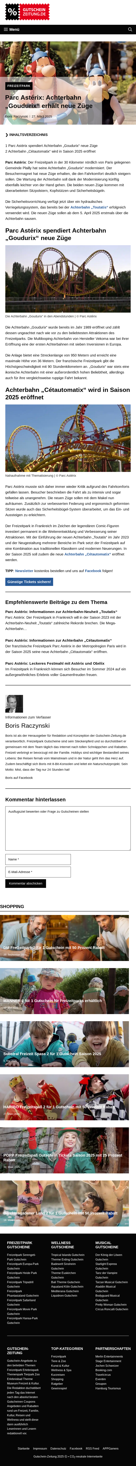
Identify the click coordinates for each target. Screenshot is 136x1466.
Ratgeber (57, 1383)
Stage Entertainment (108, 1361)
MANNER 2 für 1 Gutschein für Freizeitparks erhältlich (52, 1001)
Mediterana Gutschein (65, 1291)
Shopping (57, 1379)
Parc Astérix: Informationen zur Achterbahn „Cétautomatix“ (58, 640)
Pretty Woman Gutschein (111, 1304)
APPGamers (110, 1448)
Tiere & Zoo (58, 1361)
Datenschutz (58, 1448)
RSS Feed (92, 1448)
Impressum (40, 1448)
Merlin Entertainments (109, 1356)
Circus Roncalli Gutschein (111, 1309)
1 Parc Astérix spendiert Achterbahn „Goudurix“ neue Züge (51, 146)
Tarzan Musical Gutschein (111, 1282)
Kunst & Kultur (60, 1365)
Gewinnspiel (59, 1388)
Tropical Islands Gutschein (67, 1254)
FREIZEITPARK (18, 85)
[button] (130, 29)
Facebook (93, 571)
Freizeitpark (58, 1356)
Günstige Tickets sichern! (29, 582)
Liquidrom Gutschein (64, 1295)
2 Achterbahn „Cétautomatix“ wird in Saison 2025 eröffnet (50, 151)
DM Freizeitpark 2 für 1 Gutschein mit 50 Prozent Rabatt (54, 947)
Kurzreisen (58, 1374)
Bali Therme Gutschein (65, 1282)
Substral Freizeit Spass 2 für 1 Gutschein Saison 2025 (52, 1054)
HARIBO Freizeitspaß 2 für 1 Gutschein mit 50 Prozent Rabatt (59, 1107)
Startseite (24, 1448)
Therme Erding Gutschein (67, 1259)
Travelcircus (103, 1374)
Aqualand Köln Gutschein (67, 1286)
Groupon (100, 1383)
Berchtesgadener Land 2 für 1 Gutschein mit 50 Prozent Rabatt (60, 1213)
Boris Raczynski (16, 116)
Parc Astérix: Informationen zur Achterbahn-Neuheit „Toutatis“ (61, 612)
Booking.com (103, 1370)
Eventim (100, 1379)
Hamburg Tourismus (108, 1388)
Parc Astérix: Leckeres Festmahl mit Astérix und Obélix (54, 663)
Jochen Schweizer (107, 1365)
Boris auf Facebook (19, 778)
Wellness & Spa (61, 1370)
